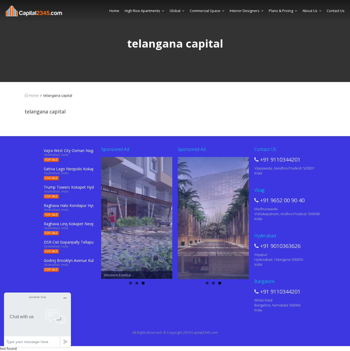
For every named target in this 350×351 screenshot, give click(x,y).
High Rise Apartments (142, 10)
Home (114, 10)
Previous (92, 217)
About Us (309, 10)
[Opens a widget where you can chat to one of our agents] (37, 319)
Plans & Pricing (281, 10)
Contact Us (336, 10)
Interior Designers (244, 10)
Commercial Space (205, 10)
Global (175, 10)
